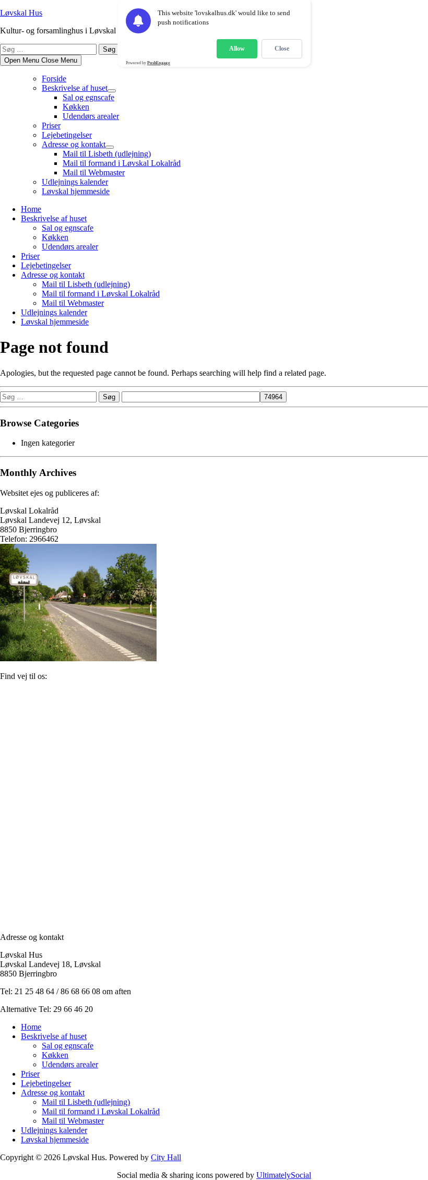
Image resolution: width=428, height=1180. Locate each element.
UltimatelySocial (283, 1175)
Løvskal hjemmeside (76, 191)
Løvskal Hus (21, 12)
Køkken (76, 106)
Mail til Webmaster (94, 172)
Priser (51, 125)
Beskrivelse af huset (75, 88)
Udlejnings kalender (75, 181)
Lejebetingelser (67, 134)
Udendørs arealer (91, 116)
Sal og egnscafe (88, 97)
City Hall (166, 1157)
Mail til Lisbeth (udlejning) (107, 153)
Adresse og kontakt (73, 144)
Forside (54, 78)
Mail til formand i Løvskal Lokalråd (122, 163)
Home (31, 209)
